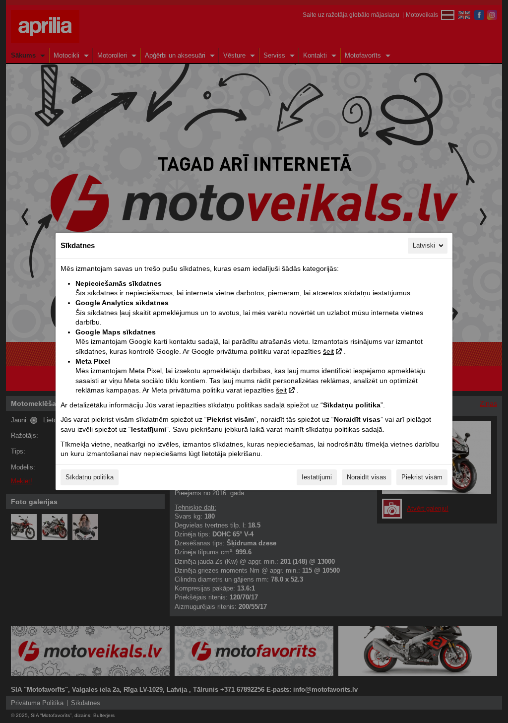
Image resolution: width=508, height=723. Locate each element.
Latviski (424, 245)
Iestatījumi (317, 477)
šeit (328, 351)
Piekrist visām (422, 477)
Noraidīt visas (366, 477)
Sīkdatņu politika (89, 477)
